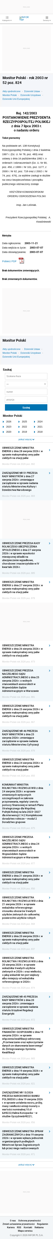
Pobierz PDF (9, 261)
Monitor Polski (10, 95)
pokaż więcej (25, 1164)
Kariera (11, 1227)
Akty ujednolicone (11, 91)
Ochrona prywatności (29, 1220)
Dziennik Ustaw (32, 91)
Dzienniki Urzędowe (30, 95)
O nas (13, 1220)
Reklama (39, 1227)
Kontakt (28, 1227)
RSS (19, 1227)
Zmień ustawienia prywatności (19, 1224)
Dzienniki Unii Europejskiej (16, 99)
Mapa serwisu (25, 1230)
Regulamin (42, 1224)
